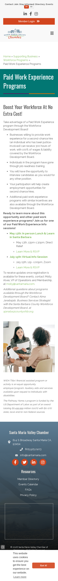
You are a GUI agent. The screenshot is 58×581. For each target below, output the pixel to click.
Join (16, 4)
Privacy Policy (28, 495)
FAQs (28, 489)
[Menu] (52, 33)
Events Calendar (28, 484)
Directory (40, 4)
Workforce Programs (15, 60)
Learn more (19, 577)
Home (7, 56)
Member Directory (28, 479)
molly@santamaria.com (20, 283)
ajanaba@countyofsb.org (18, 311)
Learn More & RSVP (27, 251)
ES (31, 7)
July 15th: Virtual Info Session (29, 256)
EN (26, 7)
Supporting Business (25, 56)
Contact (9, 4)
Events (49, 4)
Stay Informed (26, 4)
